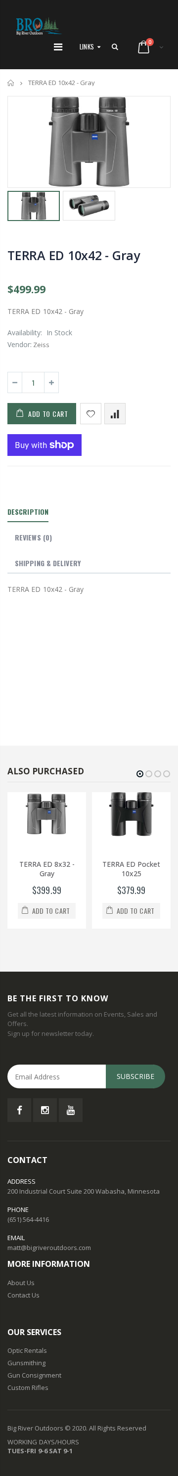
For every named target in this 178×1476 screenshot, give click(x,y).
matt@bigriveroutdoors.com (49, 1247)
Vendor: (19, 344)
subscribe (135, 1076)
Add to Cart (48, 413)
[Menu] (58, 46)
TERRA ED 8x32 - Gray (47, 868)
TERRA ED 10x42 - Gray (73, 255)
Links (87, 46)
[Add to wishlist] (90, 413)
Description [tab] (27, 511)
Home (11, 83)
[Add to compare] (115, 413)
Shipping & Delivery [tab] (48, 563)
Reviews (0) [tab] (33, 537)
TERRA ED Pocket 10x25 (131, 868)
